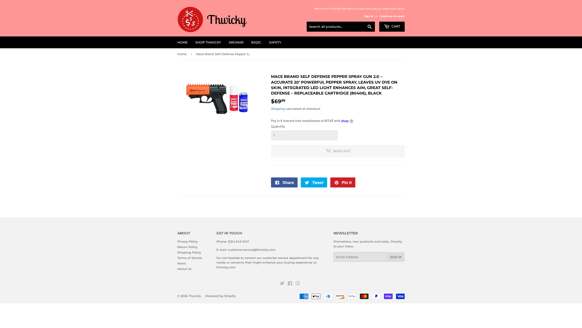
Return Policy (187, 247)
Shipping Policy (189, 252)
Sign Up (396, 257)
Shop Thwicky (208, 42)
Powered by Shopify (220, 296)
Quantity (278, 126)
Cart (395, 26)
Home (182, 42)
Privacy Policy (187, 241)
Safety (275, 42)
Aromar (236, 42)
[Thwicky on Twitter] (282, 284)
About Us (184, 269)
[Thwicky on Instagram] (298, 284)
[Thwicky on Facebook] (290, 284)
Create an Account (392, 16)
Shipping (278, 108)
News (181, 263)
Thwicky (194, 296)
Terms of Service (189, 258)
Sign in (368, 16)
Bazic (256, 42)
